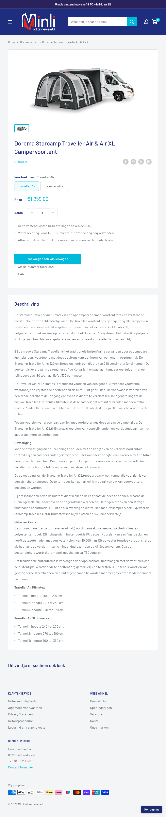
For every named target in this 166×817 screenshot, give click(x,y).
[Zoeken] (132, 21)
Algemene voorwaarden (25, 708)
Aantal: (19, 213)
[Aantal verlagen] (31, 212)
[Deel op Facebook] (126, 161)
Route (94, 721)
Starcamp (21, 162)
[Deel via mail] (149, 161)
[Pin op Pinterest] (133, 161)
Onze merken (99, 727)
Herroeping (151, 809)
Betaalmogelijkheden (23, 701)
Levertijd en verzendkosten (27, 727)
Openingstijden (101, 708)
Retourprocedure (20, 721)
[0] (154, 21)
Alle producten (28, 42)
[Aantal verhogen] (53, 212)
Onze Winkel (98, 701)
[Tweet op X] (141, 161)
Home (11, 42)
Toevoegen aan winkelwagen (47, 259)
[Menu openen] (10, 21)
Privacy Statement (21, 714)
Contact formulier (20, 767)
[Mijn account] (146, 21)
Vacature (96, 714)
